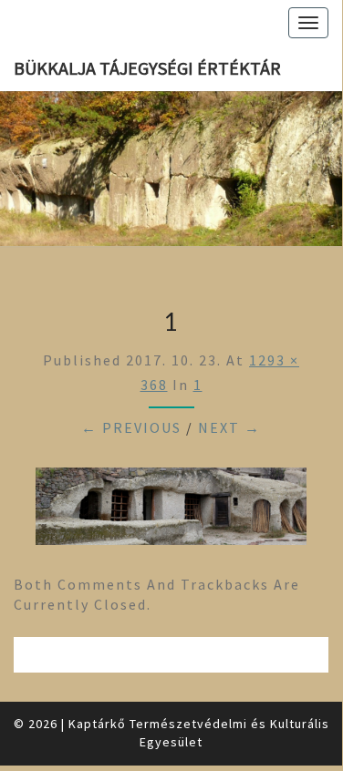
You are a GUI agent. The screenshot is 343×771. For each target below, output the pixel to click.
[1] (171, 511)
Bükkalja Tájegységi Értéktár (147, 68)
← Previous (131, 427)
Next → (229, 427)
